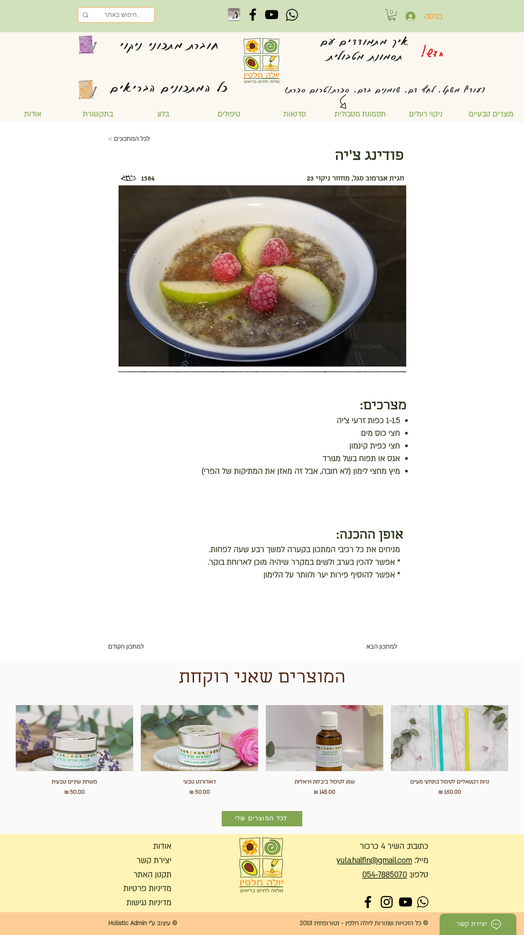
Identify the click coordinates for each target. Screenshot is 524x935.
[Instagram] (387, 902)
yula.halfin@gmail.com (374, 860)
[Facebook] (253, 15)
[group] (262, 751)
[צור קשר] (234, 15)
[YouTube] (272, 15)
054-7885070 (384, 874)
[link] (392, 14)
